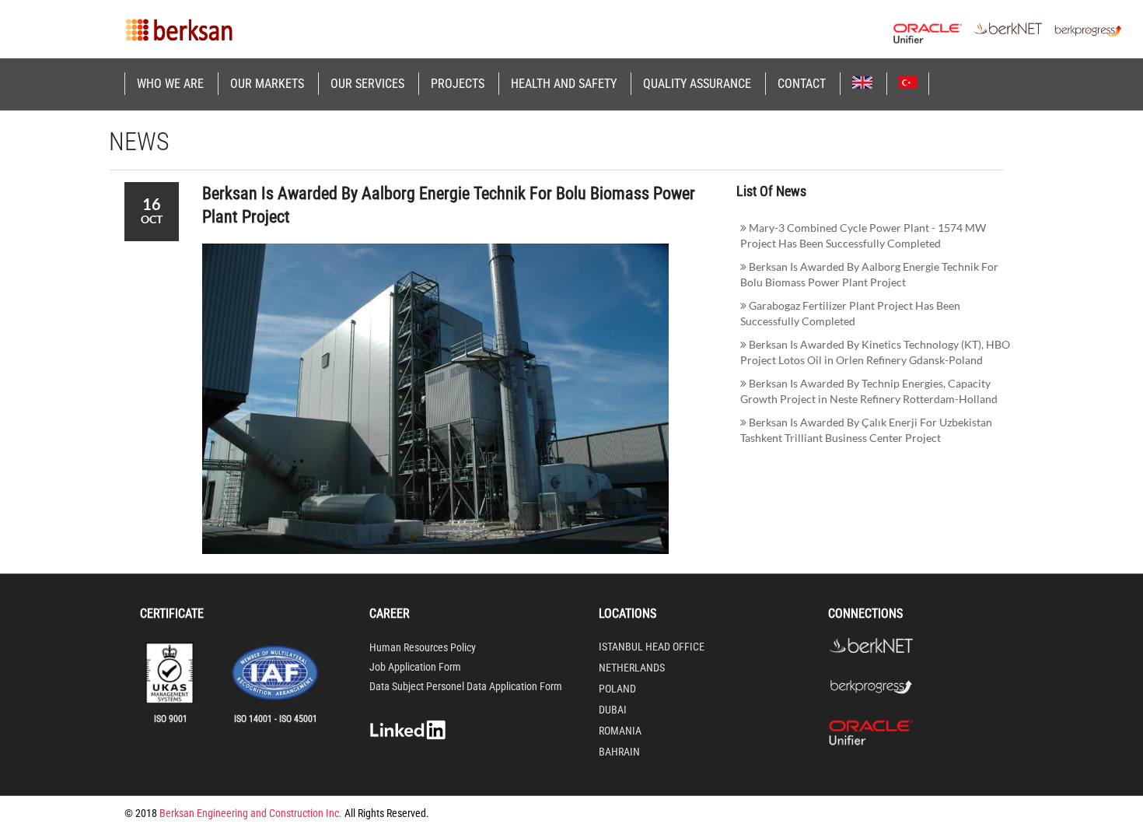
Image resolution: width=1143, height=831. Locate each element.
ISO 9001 (170, 719)
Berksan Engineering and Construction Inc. (250, 813)
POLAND (617, 688)
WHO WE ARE (170, 83)
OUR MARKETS (267, 83)
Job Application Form (415, 667)
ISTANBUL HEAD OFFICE (651, 646)
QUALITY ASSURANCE (697, 83)
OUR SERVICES (367, 83)
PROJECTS (457, 83)
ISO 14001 (253, 719)
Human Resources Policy (422, 647)
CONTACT (802, 83)
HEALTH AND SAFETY (564, 83)
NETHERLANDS (632, 667)
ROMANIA (620, 730)
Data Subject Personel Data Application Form (465, 686)
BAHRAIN (619, 751)
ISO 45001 (298, 719)
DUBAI (613, 709)
